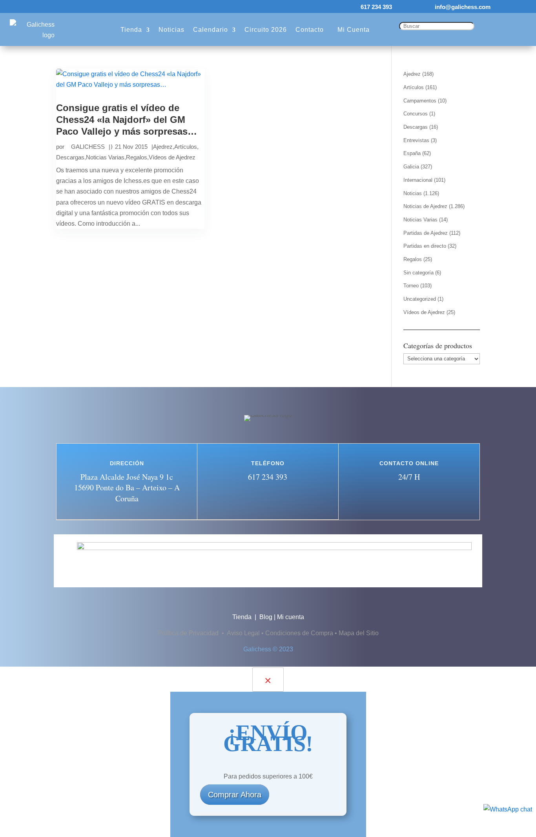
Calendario (210, 29)
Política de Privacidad (189, 633)
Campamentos (419, 101)
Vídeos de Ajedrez (172, 157)
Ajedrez (163, 146)
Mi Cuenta (353, 29)
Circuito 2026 (265, 29)
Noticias (171, 29)
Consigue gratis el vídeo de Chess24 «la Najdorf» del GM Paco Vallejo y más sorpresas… (126, 119)
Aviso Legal (243, 633)
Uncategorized (419, 299)
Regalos (136, 157)
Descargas (70, 157)
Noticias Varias (105, 157)
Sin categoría (418, 273)
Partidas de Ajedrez (425, 233)
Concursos (415, 114)
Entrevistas (416, 140)
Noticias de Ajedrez (425, 206)
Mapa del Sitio (359, 633)
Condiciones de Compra (299, 633)
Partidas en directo (424, 246)
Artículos (185, 146)
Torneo (411, 286)
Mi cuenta (290, 617)
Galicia (411, 167)
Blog (265, 617)
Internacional (417, 180)
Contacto (309, 29)
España (412, 153)
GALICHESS (88, 146)
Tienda (131, 29)
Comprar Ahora (234, 794)
